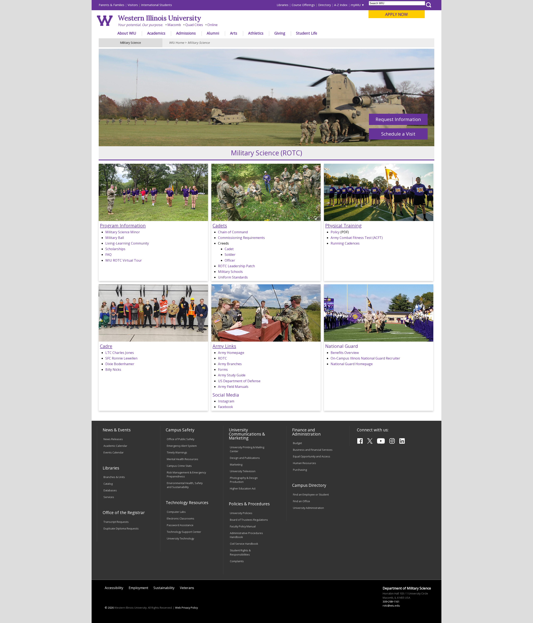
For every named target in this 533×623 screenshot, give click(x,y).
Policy (335, 232)
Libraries (282, 5)
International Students (156, 5)
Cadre (106, 346)
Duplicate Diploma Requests (121, 528)
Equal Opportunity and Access (311, 456)
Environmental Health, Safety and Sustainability (185, 485)
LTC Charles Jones (119, 352)
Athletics (255, 33)
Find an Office (301, 501)
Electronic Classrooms (180, 518)
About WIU (126, 33)
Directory (324, 5)
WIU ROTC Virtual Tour (123, 260)
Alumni (213, 33)
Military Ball (114, 237)
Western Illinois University (159, 18)
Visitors (133, 5)
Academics (156, 33)
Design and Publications (245, 458)
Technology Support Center (184, 532)
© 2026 (109, 607)
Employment (138, 588)
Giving (279, 33)
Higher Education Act (242, 488)
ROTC (222, 358)
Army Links (224, 346)
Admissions (186, 33)
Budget (297, 443)
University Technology (180, 538)
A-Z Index (340, 5)
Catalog (108, 484)
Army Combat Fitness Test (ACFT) (357, 237)
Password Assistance (180, 525)
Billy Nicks (113, 369)
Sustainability (163, 588)
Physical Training (343, 225)
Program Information (123, 225)
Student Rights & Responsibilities (240, 552)
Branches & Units (114, 477)
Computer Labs (176, 512)
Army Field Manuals (233, 386)
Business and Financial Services (313, 450)
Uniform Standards (233, 277)
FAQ (108, 254)
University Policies (241, 513)
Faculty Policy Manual (243, 526)
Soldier (230, 254)
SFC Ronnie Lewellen (121, 358)
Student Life (306, 33)
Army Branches (230, 364)
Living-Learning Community (127, 243)
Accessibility (114, 588)
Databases (110, 490)
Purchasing (300, 470)
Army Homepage (231, 352)
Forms (223, 369)
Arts (233, 33)
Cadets (220, 225)
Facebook (225, 407)
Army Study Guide (231, 375)
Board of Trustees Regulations (249, 520)
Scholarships (115, 249)
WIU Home (176, 43)
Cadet (229, 249)
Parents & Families (111, 5)
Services (108, 497)
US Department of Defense (239, 381)
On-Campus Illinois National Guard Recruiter (365, 358)
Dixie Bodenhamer (119, 364)
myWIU (356, 5)
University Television (242, 471)
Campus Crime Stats (179, 466)
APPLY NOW (396, 14)
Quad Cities (194, 24)
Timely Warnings (177, 452)
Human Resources (304, 463)
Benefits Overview (345, 352)
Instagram (226, 401)
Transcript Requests (116, 522)
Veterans (187, 588)
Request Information (398, 119)
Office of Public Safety (180, 439)
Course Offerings (303, 5)
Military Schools (230, 271)
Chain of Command (233, 232)
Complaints (237, 561)
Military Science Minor (122, 232)
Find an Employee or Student (311, 494)
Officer (230, 260)
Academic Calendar (115, 446)
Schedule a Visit (398, 134)
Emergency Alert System (182, 446)
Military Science (199, 43)
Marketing (236, 464)
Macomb (174, 24)
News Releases (113, 439)
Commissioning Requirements (241, 237)
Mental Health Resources (182, 459)
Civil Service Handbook (244, 544)
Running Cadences (345, 243)
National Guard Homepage (352, 364)
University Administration (308, 508)
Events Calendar (113, 452)
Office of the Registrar (124, 512)
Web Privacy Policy (186, 607)
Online (212, 24)
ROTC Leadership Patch (236, 266)
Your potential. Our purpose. (140, 24)
